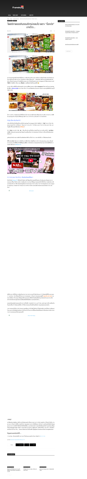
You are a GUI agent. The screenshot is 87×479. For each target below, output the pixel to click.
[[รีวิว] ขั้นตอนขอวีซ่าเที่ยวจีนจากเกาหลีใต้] (61, 46)
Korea (11, 18)
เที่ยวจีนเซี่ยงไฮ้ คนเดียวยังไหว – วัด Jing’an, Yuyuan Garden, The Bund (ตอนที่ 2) (72, 31)
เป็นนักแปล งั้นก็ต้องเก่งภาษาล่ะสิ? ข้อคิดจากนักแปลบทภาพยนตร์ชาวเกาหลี (13, 470)
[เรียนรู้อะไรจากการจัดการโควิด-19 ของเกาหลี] (30, 462)
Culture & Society (16, 18)
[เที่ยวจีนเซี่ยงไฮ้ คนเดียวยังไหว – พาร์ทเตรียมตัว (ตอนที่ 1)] (61, 39)
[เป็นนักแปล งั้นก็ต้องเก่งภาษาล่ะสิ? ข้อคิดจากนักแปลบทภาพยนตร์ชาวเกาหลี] (14, 462)
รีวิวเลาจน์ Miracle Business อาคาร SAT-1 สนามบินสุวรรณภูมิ (72, 25)
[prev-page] (8, 475)
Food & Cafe (15, 20)
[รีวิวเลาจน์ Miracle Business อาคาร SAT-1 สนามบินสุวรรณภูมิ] (61, 26)
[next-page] (10, 475)
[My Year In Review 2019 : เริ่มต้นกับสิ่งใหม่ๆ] (47, 462)
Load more (68, 51)
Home (8, 18)
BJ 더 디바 (42, 436)
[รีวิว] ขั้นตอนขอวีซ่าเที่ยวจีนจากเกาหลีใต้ (72, 44)
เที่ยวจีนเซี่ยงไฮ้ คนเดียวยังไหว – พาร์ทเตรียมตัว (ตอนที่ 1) (71, 38)
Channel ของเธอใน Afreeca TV (17, 439)
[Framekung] (18, 7)
